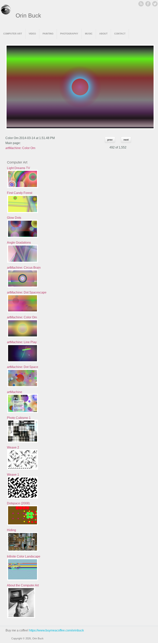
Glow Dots (14, 217)
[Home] (6, 13)
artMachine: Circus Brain (24, 267)
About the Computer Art (23, 585)
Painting (48, 33)
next (126, 139)
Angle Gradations (19, 242)
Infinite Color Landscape (23, 556)
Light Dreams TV (18, 168)
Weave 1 (13, 474)
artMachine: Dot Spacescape (26, 292)
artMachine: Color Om (20, 148)
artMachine (14, 392)
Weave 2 (13, 447)
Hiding (11, 530)
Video (32, 33)
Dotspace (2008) (18, 503)
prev (110, 139)
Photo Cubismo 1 (19, 417)
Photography (69, 33)
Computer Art (12, 33)
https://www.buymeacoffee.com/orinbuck (56, 630)
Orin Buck (28, 15)
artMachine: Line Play (22, 342)
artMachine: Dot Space (22, 367)
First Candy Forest (19, 192)
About (103, 33)
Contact (119, 33)
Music (88, 33)
